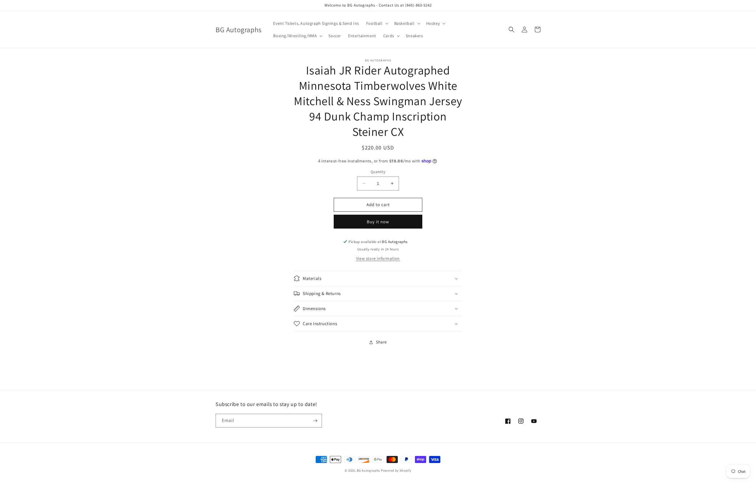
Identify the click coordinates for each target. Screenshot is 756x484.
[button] (377, 23)
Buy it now (378, 221)
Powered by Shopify (396, 470)
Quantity (378, 171)
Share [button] (381, 342)
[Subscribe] (315, 421)
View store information (378, 258)
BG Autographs (368, 470)
